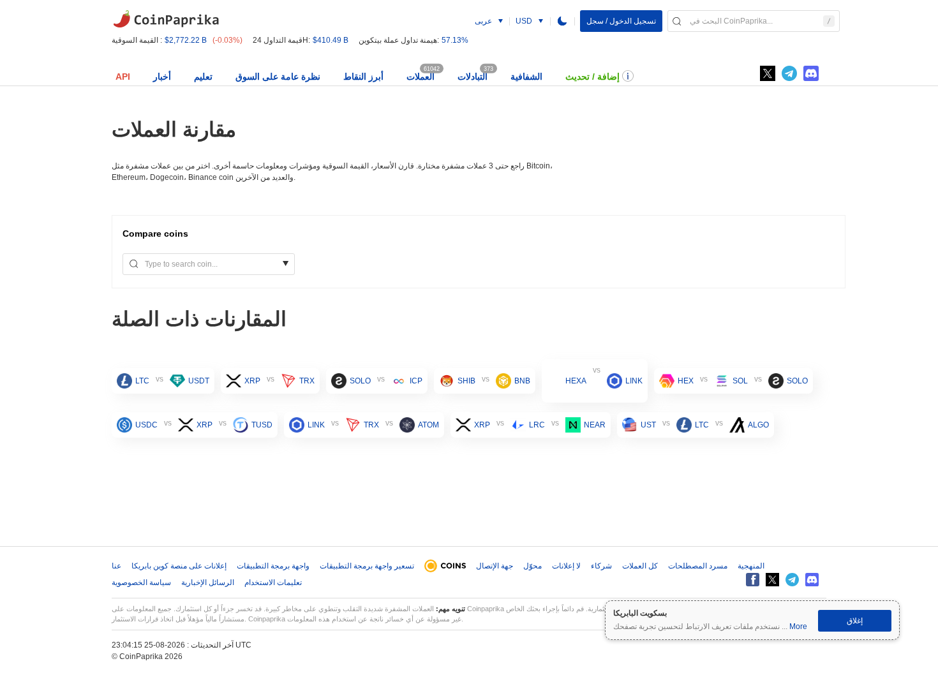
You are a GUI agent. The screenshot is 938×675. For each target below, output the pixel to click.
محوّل (532, 565)
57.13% (455, 40)
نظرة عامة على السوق (277, 76)
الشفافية (526, 76)
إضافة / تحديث (592, 76)
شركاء (601, 565)
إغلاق (855, 620)
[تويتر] (767, 73)
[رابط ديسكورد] (811, 73)
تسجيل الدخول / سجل (621, 21)
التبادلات (473, 76)
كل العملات (640, 565)
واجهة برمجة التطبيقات (273, 565)
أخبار (162, 76)
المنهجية (751, 565)
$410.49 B (330, 40)
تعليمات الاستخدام (273, 582)
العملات (420, 76)
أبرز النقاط (363, 76)
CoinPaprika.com (166, 19)
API (122, 76)
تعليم (203, 76)
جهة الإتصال (494, 565)
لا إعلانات (566, 565)
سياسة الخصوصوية (141, 582)
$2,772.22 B (186, 40)
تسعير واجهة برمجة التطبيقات (367, 565)
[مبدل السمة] (562, 21)
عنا (116, 565)
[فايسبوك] (752, 579)
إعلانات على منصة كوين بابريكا (179, 565)
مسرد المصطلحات (697, 565)
